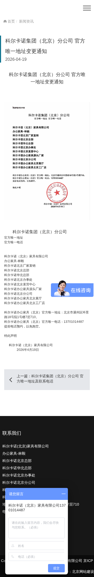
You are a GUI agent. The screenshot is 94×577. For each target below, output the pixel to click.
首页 (11, 21)
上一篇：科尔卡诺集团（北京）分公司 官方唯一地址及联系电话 (50, 378)
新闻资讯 (26, 21)
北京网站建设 (83, 571)
